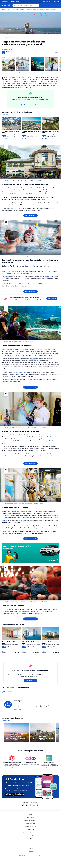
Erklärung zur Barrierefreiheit (30, 845)
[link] (55, 5)
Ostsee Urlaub (15, 9)
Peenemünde (54, 454)
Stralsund (24, 349)
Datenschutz (30, 829)
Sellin (21, 284)
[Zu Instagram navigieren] (27, 805)
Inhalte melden (30, 817)
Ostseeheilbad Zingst (47, 437)
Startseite (4, 9)
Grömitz (23, 526)
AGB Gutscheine (30, 842)
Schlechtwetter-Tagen (17, 87)
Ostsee (23, 77)
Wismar (5, 531)
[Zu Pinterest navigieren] (34, 805)
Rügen (23, 520)
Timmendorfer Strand (20, 372)
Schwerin (24, 613)
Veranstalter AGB (30, 823)
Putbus (5, 520)
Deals (4, 1)
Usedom (6, 276)
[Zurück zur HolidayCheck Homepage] (6, 5)
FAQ (30, 814)
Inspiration (22, 9)
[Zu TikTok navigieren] (30, 805)
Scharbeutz (24, 188)
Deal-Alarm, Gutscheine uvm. (30, 820)
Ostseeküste (22, 79)
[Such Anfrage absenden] (37, 5)
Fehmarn (43, 379)
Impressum (30, 851)
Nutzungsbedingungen (30, 826)
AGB (30, 839)
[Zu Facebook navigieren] (23, 805)
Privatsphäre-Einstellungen (30, 832)
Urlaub (9, 9)
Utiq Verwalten (30, 836)
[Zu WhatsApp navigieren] (37, 805)
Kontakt (45, 1)
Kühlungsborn (15, 271)
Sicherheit (30, 848)
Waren (33, 358)
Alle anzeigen (5, 114)
